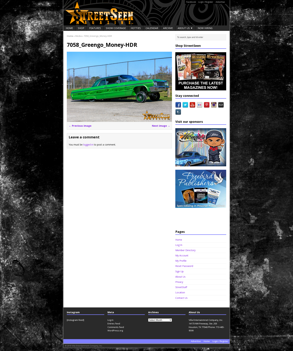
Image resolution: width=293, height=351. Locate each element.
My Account (181, 255)
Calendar (152, 28)
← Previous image (80, 125)
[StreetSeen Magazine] (146, 12)
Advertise (220, 2)
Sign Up (179, 271)
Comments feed (116, 327)
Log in (110, 319)
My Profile (181, 260)
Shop (81, 28)
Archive (168, 28)
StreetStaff (181, 287)
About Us (180, 276)
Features (95, 28)
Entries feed (114, 323)
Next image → (161, 125)
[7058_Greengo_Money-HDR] (119, 119)
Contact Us (181, 297)
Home (69, 28)
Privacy (179, 282)
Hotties (136, 28)
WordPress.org (115, 330)
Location (180, 292)
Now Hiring (205, 28)
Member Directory (185, 250)
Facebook (191, 2)
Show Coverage (116, 28)
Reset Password (184, 266)
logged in (88, 144)
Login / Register (205, 2)
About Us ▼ (185, 28)
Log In (178, 245)
